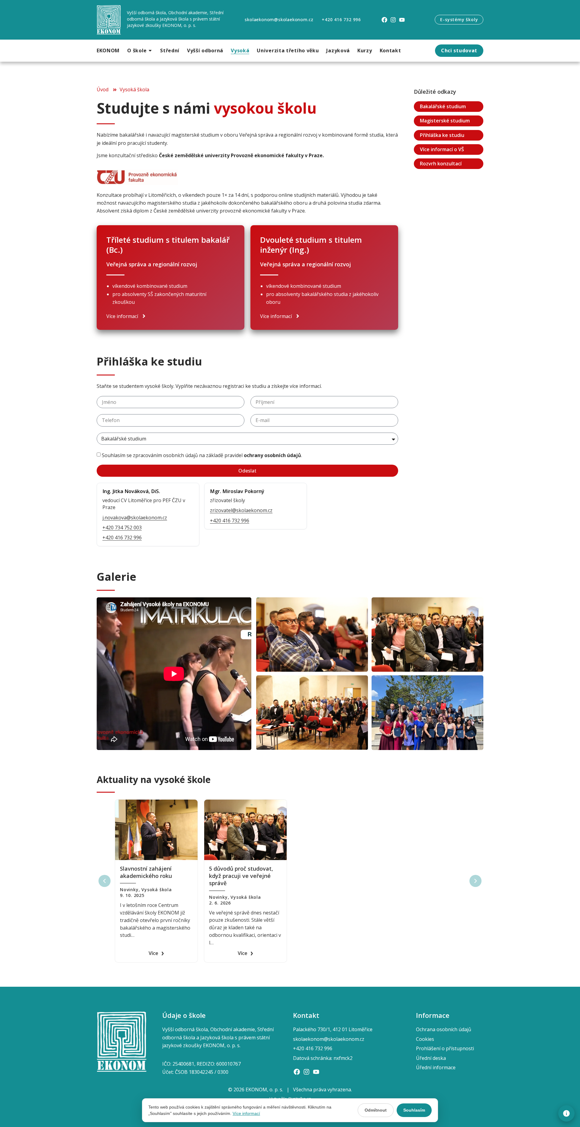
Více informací (246, 1113)
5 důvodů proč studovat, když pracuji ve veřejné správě (241, 876)
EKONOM (108, 50)
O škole (137, 50)
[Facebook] (384, 20)
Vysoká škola (156, 889)
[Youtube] (402, 20)
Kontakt (390, 50)
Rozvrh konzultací (441, 163)
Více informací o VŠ (442, 149)
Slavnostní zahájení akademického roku (146, 872)
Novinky (129, 889)
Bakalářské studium (443, 106)
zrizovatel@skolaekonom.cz (241, 510)
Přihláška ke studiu (442, 135)
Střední (169, 50)
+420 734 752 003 (122, 527)
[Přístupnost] (566, 1113)
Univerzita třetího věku (288, 50)
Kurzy (364, 50)
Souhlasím (414, 1110)
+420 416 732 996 (122, 537)
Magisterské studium (445, 121)
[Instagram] (393, 20)
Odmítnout (376, 1110)
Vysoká (240, 50)
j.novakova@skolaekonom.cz (134, 517)
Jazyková (338, 50)
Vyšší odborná (205, 50)
